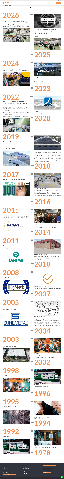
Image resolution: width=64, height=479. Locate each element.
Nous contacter (9, 474)
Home (3, 5)
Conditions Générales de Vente (26, 468)
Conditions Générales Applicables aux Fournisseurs (28, 467)
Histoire (10, 5)
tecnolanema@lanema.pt (6, 472)
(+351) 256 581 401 (5, 471)
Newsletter (58, 0)
